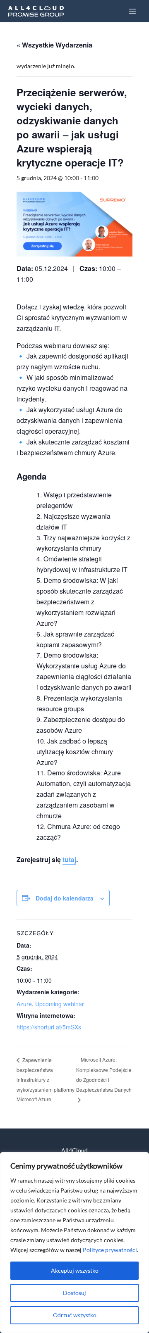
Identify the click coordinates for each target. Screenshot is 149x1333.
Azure (24, 1004)
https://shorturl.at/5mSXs (49, 1027)
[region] (74, 1242)
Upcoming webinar (59, 1004)
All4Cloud (74, 1150)
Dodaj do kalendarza (65, 898)
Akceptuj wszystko (75, 1270)
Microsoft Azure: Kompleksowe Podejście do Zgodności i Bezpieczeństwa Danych (104, 1074)
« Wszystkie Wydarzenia (54, 45)
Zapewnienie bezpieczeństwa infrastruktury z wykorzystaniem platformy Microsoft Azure (45, 1079)
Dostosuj (74, 1292)
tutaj (69, 859)
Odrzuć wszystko (74, 1315)
